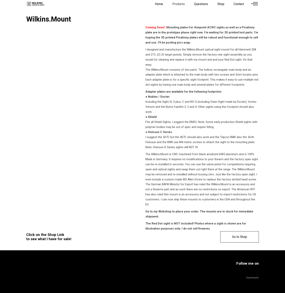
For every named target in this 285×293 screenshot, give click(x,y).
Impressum (252, 277)
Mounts (31, 123)
